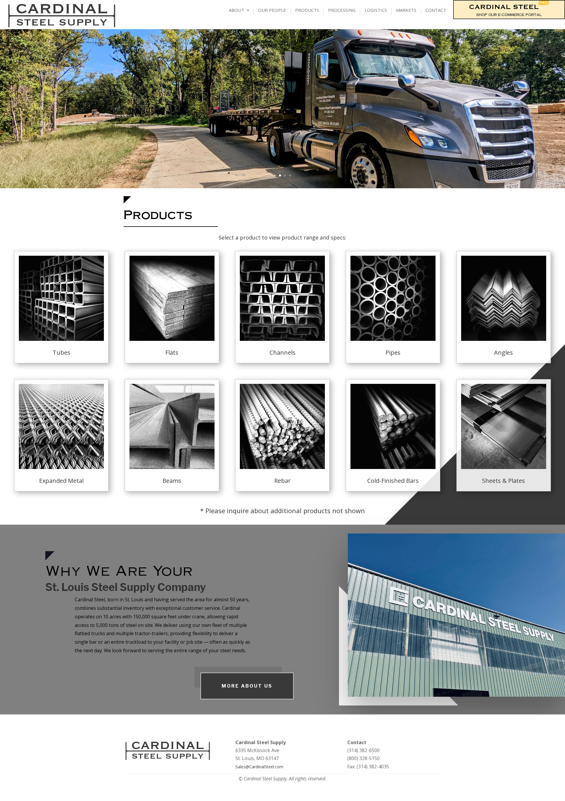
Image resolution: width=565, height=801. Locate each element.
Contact (436, 10)
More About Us (247, 686)
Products (307, 10)
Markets (406, 10)
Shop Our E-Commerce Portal (509, 14)
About (236, 10)
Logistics (376, 10)
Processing (341, 10)
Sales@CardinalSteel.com (259, 766)
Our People (272, 10)
